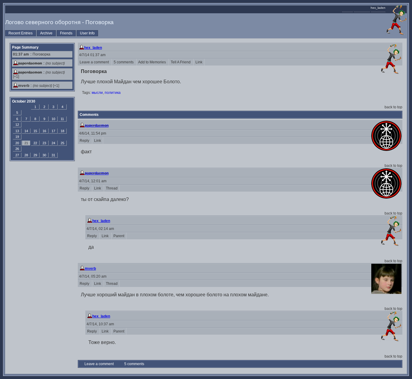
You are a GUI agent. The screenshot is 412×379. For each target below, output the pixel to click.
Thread (111, 188)
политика (113, 93)
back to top (393, 107)
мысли (97, 93)
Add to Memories (153, 62)
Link (199, 62)
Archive (46, 33)
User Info (87, 33)
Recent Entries (20, 33)
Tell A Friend (181, 62)
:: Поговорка (31, 54)
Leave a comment (95, 62)
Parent (119, 236)
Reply (85, 141)
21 (26, 143)
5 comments (124, 62)
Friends (66, 33)
